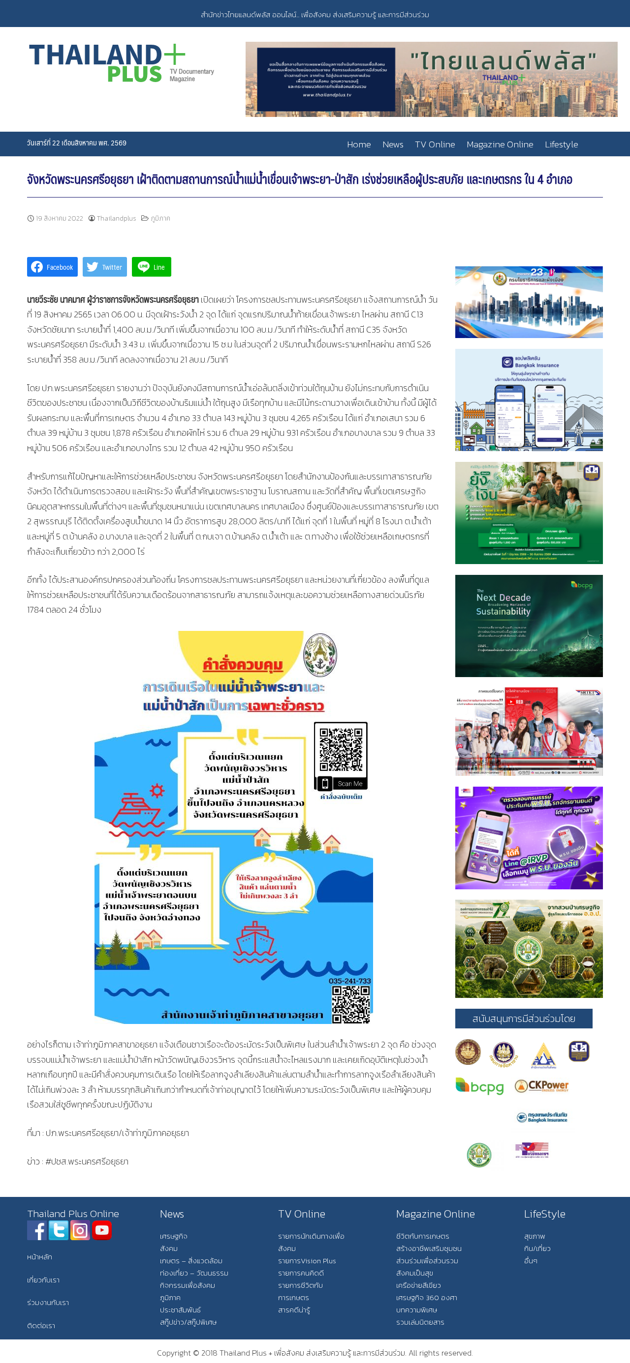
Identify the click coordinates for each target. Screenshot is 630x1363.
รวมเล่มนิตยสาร (420, 1322)
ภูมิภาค (160, 218)
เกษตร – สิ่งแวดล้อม (191, 1260)
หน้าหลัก (39, 1256)
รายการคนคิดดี (301, 1272)
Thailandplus (116, 218)
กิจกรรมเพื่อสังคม (187, 1285)
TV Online (435, 144)
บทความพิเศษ (416, 1309)
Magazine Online (500, 144)
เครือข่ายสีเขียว (418, 1285)
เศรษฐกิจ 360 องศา (426, 1297)
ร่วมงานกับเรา (48, 1302)
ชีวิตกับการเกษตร (422, 1236)
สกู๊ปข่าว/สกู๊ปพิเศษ (188, 1322)
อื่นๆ (530, 1260)
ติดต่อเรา (41, 1325)
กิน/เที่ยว (537, 1248)
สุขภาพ (534, 1236)
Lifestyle (561, 144)
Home (359, 144)
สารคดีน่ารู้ (294, 1309)
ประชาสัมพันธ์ (180, 1309)
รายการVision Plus (307, 1260)
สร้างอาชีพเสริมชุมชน (429, 1248)
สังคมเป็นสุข (414, 1272)
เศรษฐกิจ (174, 1236)
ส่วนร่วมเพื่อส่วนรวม (427, 1260)
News (393, 144)
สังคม (169, 1248)
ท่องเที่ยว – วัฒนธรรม (194, 1272)
